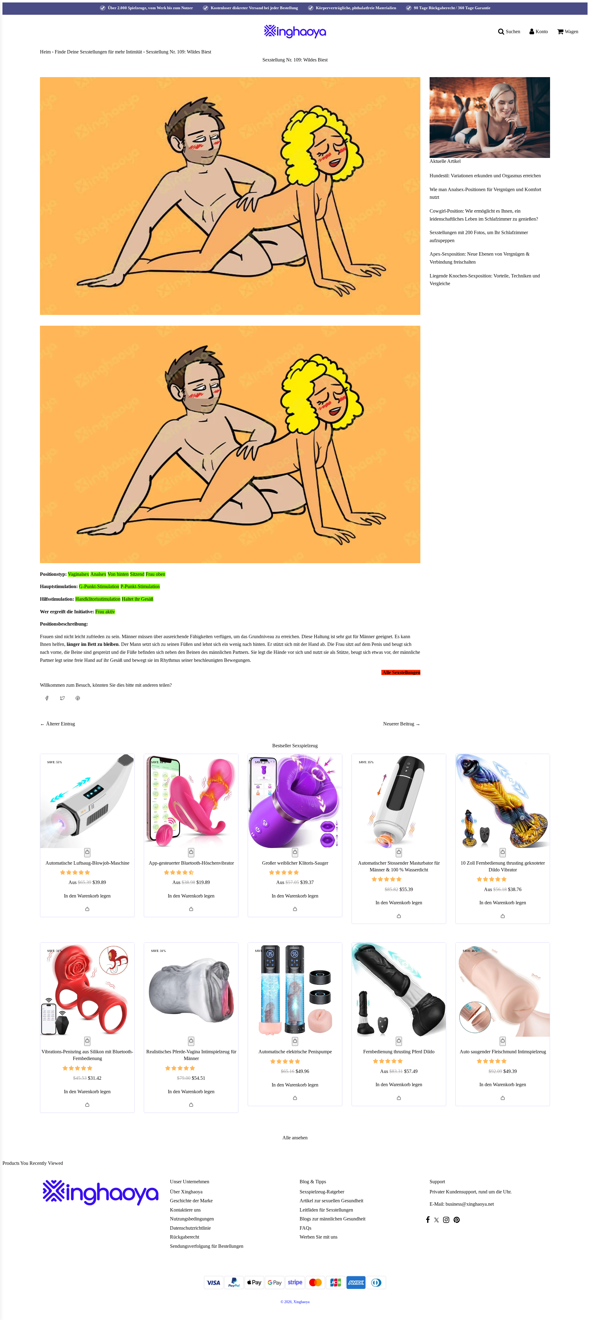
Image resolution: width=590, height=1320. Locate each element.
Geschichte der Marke (191, 1200)
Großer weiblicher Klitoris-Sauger (295, 863)
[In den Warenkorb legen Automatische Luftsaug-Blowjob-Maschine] (87, 852)
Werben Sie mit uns (318, 1236)
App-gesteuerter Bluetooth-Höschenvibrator (191, 863)
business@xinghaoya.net (470, 1204)
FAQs (305, 1228)
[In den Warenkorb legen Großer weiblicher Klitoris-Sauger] (295, 852)
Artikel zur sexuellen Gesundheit (331, 1200)
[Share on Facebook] (47, 697)
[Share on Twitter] (62, 697)
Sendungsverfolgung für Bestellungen (206, 1246)
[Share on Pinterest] (78, 697)
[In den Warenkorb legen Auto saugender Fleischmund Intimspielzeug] (503, 1041)
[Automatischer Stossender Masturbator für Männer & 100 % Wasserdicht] (399, 801)
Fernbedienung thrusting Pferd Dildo (399, 1051)
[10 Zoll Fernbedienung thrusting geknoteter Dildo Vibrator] (503, 801)
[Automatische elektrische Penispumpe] (295, 990)
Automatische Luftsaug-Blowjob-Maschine (87, 863)
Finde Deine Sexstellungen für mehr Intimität (98, 51)
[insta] (447, 1220)
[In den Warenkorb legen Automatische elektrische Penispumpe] (295, 1041)
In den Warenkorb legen (87, 895)
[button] (75, 872)
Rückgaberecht (184, 1236)
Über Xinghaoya (186, 1191)
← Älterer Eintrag (57, 723)
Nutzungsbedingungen (192, 1218)
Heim (45, 51)
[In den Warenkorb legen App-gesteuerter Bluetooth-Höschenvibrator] (191, 852)
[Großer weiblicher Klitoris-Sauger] (295, 801)
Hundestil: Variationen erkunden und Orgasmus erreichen (485, 175)
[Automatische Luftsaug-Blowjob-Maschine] (87, 801)
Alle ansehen (295, 1137)
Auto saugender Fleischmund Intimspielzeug (503, 1051)
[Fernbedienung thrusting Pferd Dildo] (399, 990)
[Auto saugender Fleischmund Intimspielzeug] (503, 990)
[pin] (458, 1220)
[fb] (429, 1220)
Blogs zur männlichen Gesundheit (332, 1218)
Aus (87, 882)
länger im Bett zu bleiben (93, 644)
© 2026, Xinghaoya (295, 1302)
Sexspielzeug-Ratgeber (322, 1191)
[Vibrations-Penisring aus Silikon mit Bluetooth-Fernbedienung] (87, 990)
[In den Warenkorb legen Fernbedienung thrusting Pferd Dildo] (399, 1041)
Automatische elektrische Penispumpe (295, 1051)
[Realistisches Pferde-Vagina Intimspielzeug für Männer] (191, 990)
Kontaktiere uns (185, 1209)
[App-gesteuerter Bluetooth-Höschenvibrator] (191, 801)
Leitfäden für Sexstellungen (326, 1209)
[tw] (438, 1220)
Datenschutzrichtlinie (190, 1228)
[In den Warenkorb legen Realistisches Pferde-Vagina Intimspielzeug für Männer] (191, 1041)
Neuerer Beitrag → (401, 723)
